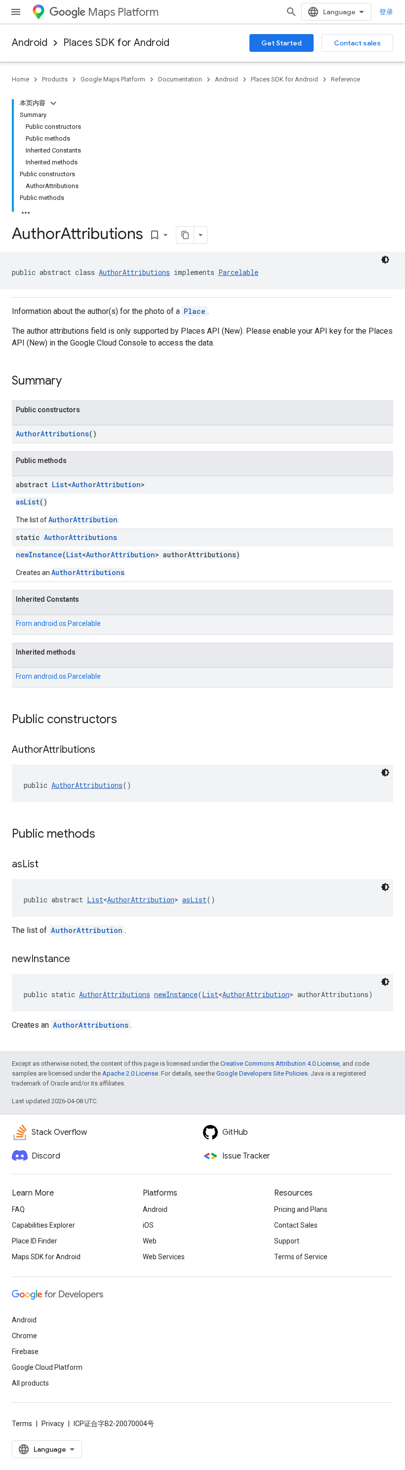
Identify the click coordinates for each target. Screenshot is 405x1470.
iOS (148, 1225)
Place (194, 311)
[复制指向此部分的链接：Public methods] (105, 835)
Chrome (24, 1336)
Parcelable (238, 272)
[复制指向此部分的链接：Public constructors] (127, 720)
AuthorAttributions (134, 272)
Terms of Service (300, 1257)
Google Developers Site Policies (262, 1073)
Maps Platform (123, 12)
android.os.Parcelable (67, 623)
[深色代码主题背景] (385, 260)
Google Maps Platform (113, 79)
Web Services (164, 1257)
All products (30, 1383)
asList (28, 501)
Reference (345, 79)
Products (55, 79)
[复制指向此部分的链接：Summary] (71, 381)
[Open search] (291, 12)
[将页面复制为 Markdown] (185, 235)
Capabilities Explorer (43, 1225)
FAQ (18, 1209)
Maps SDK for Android (46, 1257)
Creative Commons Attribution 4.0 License (279, 1063)
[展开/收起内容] (53, 103)
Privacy (52, 1424)
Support (286, 1241)
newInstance (39, 554)
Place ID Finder (34, 1241)
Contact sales (357, 43)
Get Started (281, 43)
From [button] (58, 623)
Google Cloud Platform (47, 1367)
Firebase (25, 1351)
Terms (22, 1424)
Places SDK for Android (116, 43)
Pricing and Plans (300, 1209)
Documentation (180, 79)
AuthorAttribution (106, 484)
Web (150, 1241)
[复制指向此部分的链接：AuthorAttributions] (105, 750)
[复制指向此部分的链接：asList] (48, 865)
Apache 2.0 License (130, 1073)
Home (20, 79)
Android (29, 43)
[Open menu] (16, 12)
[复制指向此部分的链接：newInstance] (80, 960)
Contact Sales (296, 1225)
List (60, 484)
